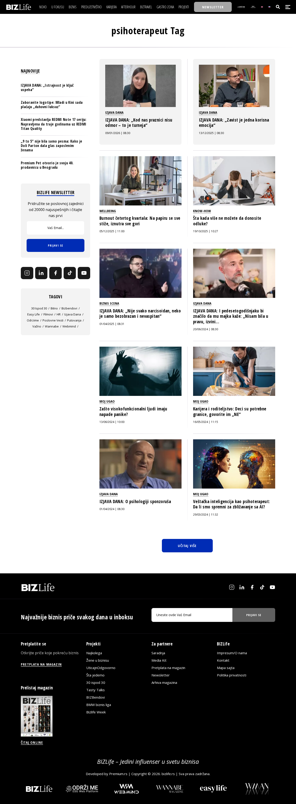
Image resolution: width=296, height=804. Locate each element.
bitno (54, 308)
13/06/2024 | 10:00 (111, 422)
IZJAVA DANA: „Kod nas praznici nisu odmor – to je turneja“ (138, 122)
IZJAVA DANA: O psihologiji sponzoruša (135, 501)
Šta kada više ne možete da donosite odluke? (227, 221)
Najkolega (94, 653)
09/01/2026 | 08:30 (117, 133)
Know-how (202, 210)
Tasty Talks (95, 690)
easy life (33, 314)
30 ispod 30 (39, 308)
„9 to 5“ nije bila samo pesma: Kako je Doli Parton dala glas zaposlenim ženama (51, 146)
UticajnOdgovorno (100, 667)
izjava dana (72, 314)
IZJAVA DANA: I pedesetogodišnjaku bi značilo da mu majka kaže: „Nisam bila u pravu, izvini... (230, 316)
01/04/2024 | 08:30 (111, 509)
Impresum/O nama (232, 653)
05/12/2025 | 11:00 (111, 231)
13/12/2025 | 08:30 (211, 133)
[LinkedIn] (41, 273)
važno (36, 326)
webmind (69, 326)
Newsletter (160, 675)
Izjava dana (114, 112)
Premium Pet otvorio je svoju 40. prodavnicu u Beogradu (47, 165)
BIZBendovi (95, 697)
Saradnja (158, 653)
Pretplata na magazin (168, 667)
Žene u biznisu (97, 660)
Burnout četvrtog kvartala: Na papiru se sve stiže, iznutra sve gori (139, 221)
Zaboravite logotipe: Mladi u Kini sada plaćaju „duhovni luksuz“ (52, 104)
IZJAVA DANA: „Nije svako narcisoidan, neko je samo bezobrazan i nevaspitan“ (140, 313)
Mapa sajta (225, 667)
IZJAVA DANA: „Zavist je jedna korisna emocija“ (234, 122)
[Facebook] (55, 273)
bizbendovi (69, 308)
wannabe (52, 326)
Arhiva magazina (164, 682)
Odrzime (33, 320)
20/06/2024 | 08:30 (205, 329)
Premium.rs (118, 773)
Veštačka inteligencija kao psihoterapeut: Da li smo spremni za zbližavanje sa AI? (231, 504)
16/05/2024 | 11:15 (205, 422)
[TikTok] (70, 273)
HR (59, 314)
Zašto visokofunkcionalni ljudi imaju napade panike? (133, 411)
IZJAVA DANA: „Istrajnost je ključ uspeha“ (47, 87)
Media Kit (158, 660)
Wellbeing (107, 210)
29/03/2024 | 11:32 (205, 515)
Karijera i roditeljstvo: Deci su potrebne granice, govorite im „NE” (229, 411)
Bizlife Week (96, 712)
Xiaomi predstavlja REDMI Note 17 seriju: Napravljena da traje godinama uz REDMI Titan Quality (53, 124)
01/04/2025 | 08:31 (111, 324)
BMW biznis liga (98, 704)
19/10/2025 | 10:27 (205, 231)
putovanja (74, 320)
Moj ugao (107, 401)
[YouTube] (84, 273)
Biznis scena (109, 303)
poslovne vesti (53, 320)
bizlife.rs (168, 773)
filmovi (48, 314)
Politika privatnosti (231, 675)
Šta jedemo (95, 675)
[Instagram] (27, 273)
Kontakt (223, 660)
